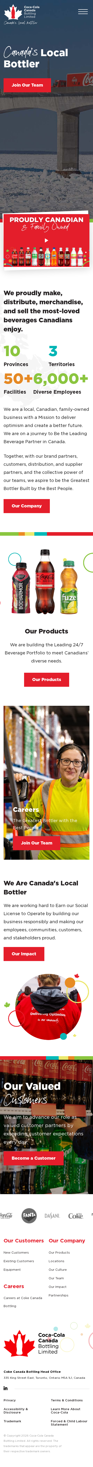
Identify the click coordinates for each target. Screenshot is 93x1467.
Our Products (46, 680)
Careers (14, 1286)
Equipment (12, 1269)
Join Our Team (27, 85)
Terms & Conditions (67, 1400)
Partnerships (58, 1295)
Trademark (12, 1421)
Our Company (27, 506)
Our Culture (58, 1269)
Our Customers (24, 1240)
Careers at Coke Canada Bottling (23, 1302)
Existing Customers (19, 1261)
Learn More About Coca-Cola (65, 1410)
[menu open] (83, 12)
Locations (56, 1261)
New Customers (16, 1252)
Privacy (10, 1400)
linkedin (6, 1388)
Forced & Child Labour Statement (69, 1422)
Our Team (56, 1278)
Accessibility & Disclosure (16, 1410)
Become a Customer (34, 1158)
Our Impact (24, 954)
